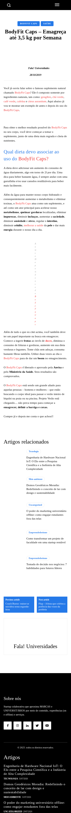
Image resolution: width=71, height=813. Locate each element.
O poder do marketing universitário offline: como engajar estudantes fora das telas (46, 514)
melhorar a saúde (34, 225)
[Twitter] (37, 726)
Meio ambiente (35, 479)
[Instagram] (17, 726)
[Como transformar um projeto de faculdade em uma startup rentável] (13, 537)
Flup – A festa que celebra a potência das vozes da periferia (52, 606)
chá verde (58, 97)
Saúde (47, 23)
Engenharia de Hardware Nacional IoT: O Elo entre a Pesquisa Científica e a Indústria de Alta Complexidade (35, 770)
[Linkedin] (27, 726)
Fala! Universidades (38, 68)
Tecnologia (34, 451)
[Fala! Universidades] (24, 68)
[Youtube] (47, 726)
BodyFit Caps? (33, 158)
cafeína (21, 101)
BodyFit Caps (22, 92)
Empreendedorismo (38, 532)
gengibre (46, 97)
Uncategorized (35, 505)
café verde (9, 101)
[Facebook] (8, 726)
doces (48, 340)
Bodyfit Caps (28, 23)
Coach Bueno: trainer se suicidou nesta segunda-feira (17, 606)
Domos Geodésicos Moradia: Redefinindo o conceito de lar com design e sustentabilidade (46, 489)
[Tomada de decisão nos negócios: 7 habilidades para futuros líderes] (13, 563)
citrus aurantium (37, 101)
